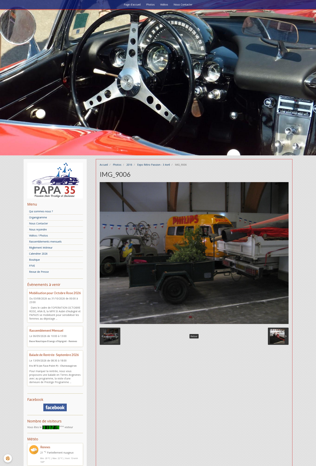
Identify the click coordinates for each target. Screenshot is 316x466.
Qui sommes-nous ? (41, 211)
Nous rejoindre (38, 229)
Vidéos (164, 4)
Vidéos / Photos (38, 235)
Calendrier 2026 (38, 253)
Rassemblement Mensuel (46, 330)
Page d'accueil (132, 4)
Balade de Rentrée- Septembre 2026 (54, 355)
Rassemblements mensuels (45, 241)
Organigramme (38, 217)
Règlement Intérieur (40, 247)
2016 (129, 164)
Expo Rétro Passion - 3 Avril (153, 164)
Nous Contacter (183, 4)
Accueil (104, 164)
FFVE (32, 265)
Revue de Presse (39, 271)
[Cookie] (8, 458)
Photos (150, 4)
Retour (194, 336)
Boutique (34, 259)
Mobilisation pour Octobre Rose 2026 (55, 293)
